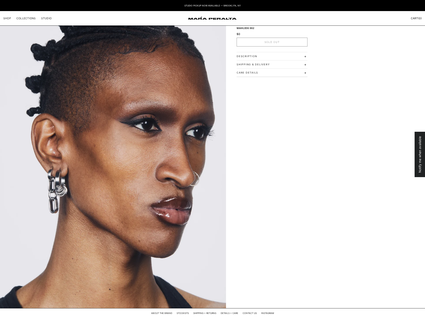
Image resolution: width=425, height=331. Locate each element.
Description (272, 56)
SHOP (7, 18)
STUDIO (46, 18)
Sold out (272, 42)
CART (416, 18)
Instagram (267, 313)
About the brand (161, 313)
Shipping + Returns (204, 313)
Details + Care (229, 313)
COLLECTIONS (26, 18)
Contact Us (250, 313)
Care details (272, 72)
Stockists (183, 313)
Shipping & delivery (272, 64)
